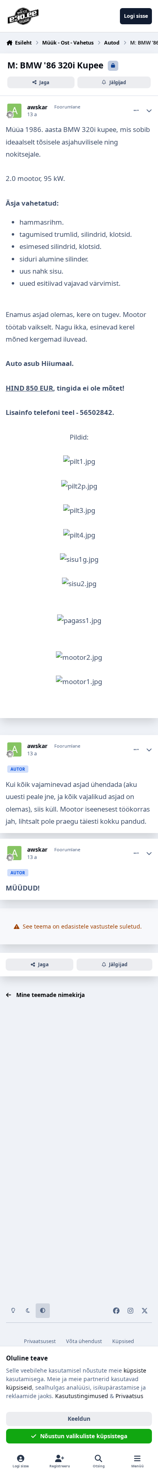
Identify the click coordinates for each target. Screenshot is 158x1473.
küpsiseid (19, 1387)
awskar (37, 107)
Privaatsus (129, 1396)
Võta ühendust (84, 1341)
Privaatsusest (40, 1341)
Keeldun (79, 1418)
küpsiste (135, 1370)
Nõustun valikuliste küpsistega (83, 1436)
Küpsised (123, 1341)
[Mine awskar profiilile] (14, 111)
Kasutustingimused (81, 1396)
